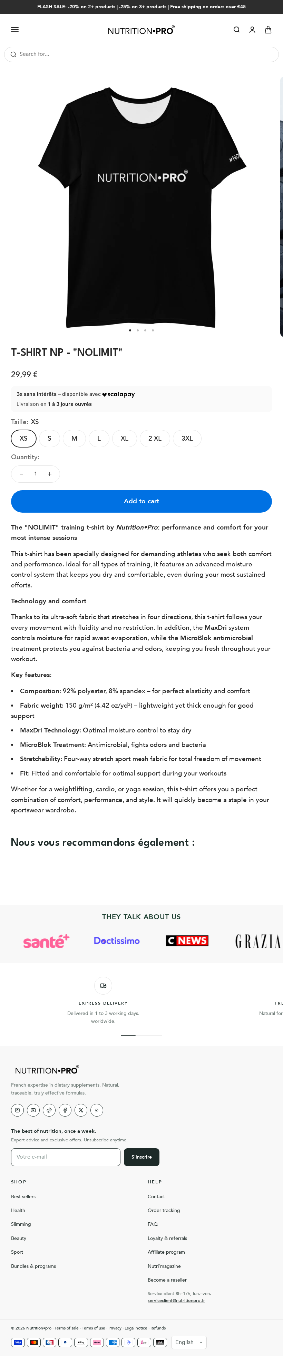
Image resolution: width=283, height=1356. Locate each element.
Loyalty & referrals (167, 1238)
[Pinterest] (96, 1110)
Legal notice (136, 1328)
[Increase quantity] (50, 474)
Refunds (158, 1328)
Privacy (114, 1328)
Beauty (18, 1238)
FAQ (153, 1224)
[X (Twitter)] (81, 1110)
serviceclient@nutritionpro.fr (176, 1300)
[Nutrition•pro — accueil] (141, 1069)
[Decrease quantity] (21, 474)
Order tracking (164, 1210)
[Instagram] (17, 1110)
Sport (17, 1252)
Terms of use (93, 1328)
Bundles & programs (33, 1266)
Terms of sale (67, 1328)
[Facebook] (65, 1110)
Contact (156, 1196)
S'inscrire (141, 1157)
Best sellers (23, 1196)
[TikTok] (49, 1110)
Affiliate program (166, 1252)
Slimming (21, 1224)
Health (18, 1210)
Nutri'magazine (164, 1266)
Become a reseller (167, 1280)
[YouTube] (33, 1110)
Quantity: (25, 457)
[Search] (13, 54)
